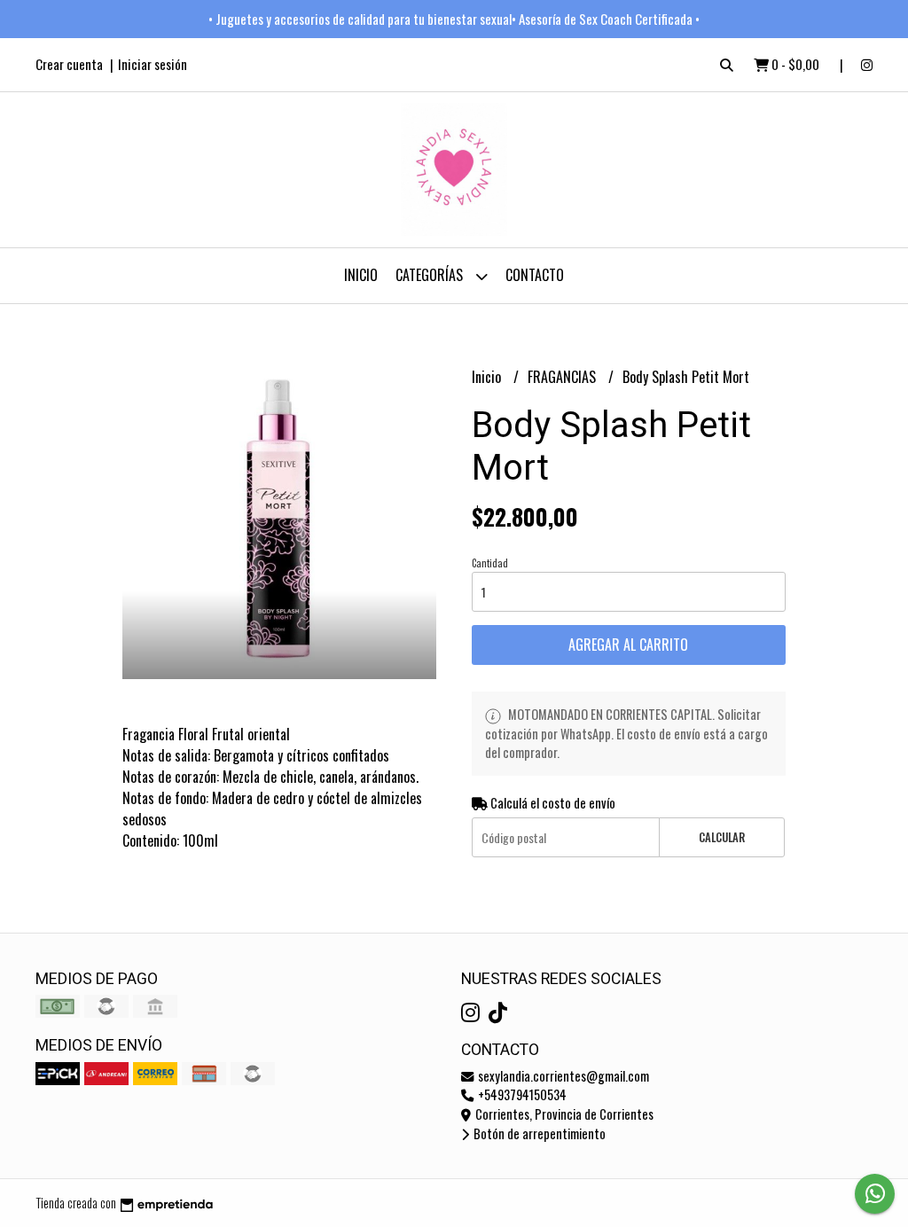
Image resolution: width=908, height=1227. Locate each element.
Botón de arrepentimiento (538, 1133)
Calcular (722, 837)
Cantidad (490, 563)
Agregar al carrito (628, 644)
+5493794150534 (521, 1094)
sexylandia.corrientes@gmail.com (562, 1076)
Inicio (361, 274)
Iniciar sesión (152, 64)
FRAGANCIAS (563, 376)
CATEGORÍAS (430, 274)
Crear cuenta (69, 64)
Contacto (534, 274)
